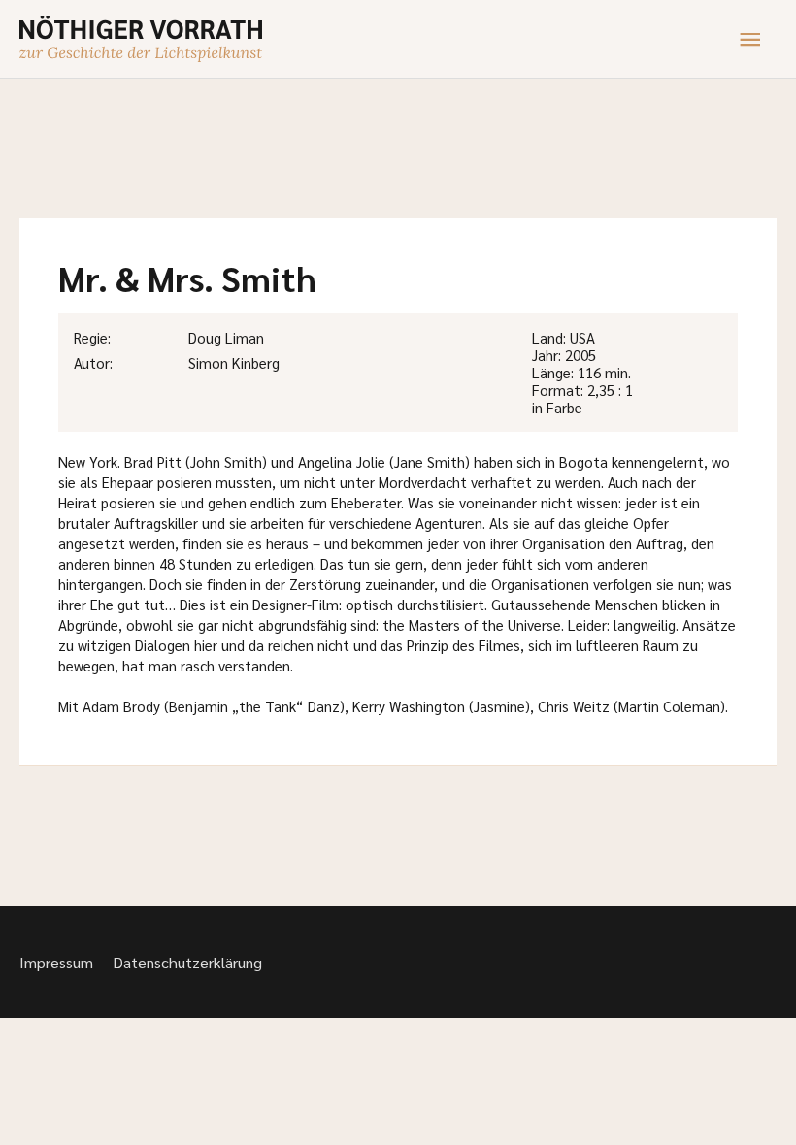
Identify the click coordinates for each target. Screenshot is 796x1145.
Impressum (56, 962)
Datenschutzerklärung (187, 962)
